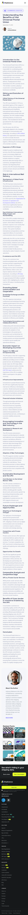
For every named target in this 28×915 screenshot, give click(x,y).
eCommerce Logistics (15, 10)
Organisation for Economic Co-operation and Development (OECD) (14, 201)
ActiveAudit (4, 809)
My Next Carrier (7, 814)
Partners (4, 896)
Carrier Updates (5, 872)
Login (3, 903)
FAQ (3, 885)
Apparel (3, 828)
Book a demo (6, 774)
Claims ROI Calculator (7, 875)
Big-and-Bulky (5, 833)
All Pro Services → (6, 859)
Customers (4, 870)
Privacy (10, 913)
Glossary (5, 867)
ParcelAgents (6, 819)
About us (4, 891)
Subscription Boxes (6, 835)
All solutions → (5, 842)
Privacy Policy (5, 791)
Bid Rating (5, 854)
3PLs (3, 838)
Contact (3, 898)
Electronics (4, 840)
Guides (4, 865)
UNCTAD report (7, 370)
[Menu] (25, 3)
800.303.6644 (5, 796)
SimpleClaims (5, 807)
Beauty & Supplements (7, 830)
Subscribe (14, 787)
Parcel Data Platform (8, 816)
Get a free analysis (19, 774)
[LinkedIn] (8, 800)
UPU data (20, 274)
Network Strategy (6, 851)
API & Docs (4, 880)
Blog (3, 882)
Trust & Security (5, 906)
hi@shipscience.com (7, 794)
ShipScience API (5, 821)
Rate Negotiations (6, 849)
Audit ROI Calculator (6, 877)
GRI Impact (5, 856)
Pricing (3, 901)
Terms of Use (4, 913)
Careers (3, 893)
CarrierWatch (5, 812)
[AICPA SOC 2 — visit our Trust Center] (3, 800)
